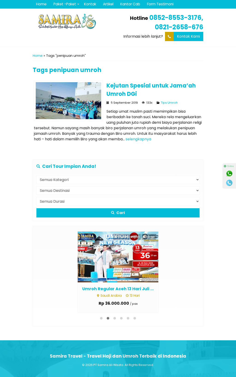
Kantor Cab (130, 4)
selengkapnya (138, 139)
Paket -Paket (64, 4)
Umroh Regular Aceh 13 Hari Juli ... (118, 289)
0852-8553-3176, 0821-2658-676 (176, 22)
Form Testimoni (160, 4)
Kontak (90, 4)
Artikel (108, 4)
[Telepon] (229, 182)
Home (41, 4)
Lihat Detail (122, 256)
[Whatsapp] (229, 173)
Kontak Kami (188, 36)
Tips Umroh (169, 103)
